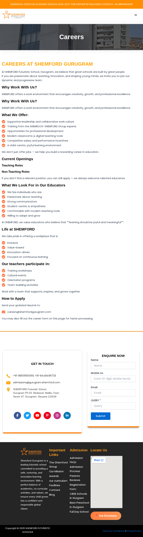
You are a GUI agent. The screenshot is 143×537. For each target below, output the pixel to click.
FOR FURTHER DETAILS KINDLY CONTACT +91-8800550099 (102, 4)
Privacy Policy (134, 531)
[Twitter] (27, 415)
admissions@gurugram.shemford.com (36, 382)
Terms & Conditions (114, 531)
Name (94, 360)
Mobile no (97, 373)
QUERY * (96, 400)
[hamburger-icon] (136, 15)
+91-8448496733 (45, 375)
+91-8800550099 (23, 375)
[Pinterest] (47, 415)
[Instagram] (57, 415)
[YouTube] (37, 415)
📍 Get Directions (106, 515)
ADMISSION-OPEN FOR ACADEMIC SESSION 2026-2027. (40, 4)
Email (94, 387)
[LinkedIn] (67, 415)
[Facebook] (17, 415)
